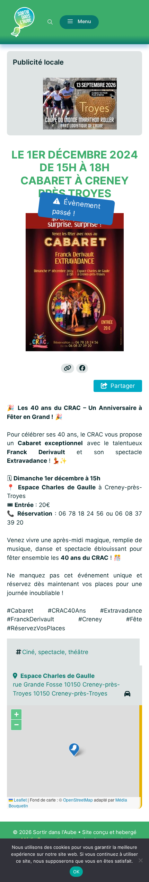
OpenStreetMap (78, 800)
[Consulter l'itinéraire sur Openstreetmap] (127, 694)
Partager (123, 385)
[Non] (140, 860)
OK (76, 871)
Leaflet (20, 800)
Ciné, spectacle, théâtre (55, 652)
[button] (50, 22)
